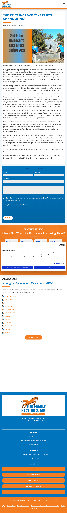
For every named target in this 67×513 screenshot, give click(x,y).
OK (49, 267)
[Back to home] (6, 4)
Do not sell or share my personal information (17, 267)
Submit (7, 218)
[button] (64, 4)
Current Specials (33, 480)
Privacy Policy (7, 205)
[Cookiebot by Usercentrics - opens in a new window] (58, 245)
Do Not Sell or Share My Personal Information (45, 506)
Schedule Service (33, 469)
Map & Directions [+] (33, 458)
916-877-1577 (33, 437)
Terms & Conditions (21, 205)
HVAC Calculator (33, 492)
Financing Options (33, 474)
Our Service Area (33, 337)
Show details (58, 263)
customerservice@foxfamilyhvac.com (33, 441)
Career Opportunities (33, 486)
